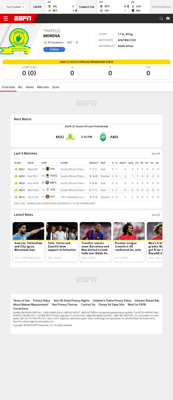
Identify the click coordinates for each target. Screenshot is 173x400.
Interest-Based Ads (147, 300)
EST (52, 196)
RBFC (53, 182)
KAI (52, 168)
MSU (22, 169)
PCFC (53, 175)
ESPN (22, 18)
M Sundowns (56, 42)
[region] (86, 183)
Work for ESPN (137, 304)
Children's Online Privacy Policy (112, 300)
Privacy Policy (41, 300)
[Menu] (5, 18)
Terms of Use (21, 300)
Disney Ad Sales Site (111, 304)
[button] (161, 18)
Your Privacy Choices (65, 304)
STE (52, 189)
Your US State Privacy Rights (71, 300)
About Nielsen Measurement (30, 304)
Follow (54, 49)
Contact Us (88, 304)
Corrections (20, 308)
